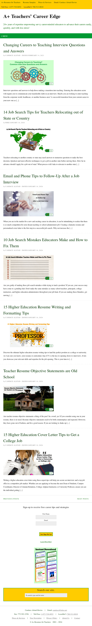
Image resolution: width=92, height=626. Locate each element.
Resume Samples (29, 2)
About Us (65, 618)
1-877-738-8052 (15, 7)
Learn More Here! (46, 542)
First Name (46, 514)
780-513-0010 (38, 7)
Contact (77, 618)
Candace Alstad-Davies (68, 2)
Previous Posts (11, 499)
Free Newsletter (36, 618)
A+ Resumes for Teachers (10, 2)
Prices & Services (44, 2)
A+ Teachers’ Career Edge (31, 16)
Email (46, 520)
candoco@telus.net (60, 610)
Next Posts (83, 499)
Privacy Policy (51, 618)
